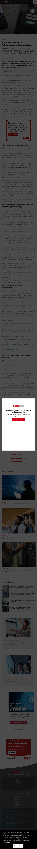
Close (32, 400)
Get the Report (18, 419)
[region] (18, 839)
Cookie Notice (7, 842)
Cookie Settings (18, 846)
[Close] (34, 832)
